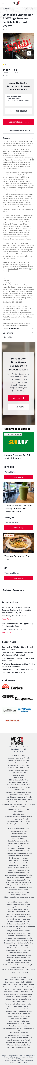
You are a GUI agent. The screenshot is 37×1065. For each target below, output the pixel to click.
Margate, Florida (19, 143)
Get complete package (19, 122)
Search (7, 8)
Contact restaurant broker (18, 130)
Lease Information (11, 328)
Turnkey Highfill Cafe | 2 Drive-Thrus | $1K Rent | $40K (17, 648)
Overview (7, 138)
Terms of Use (14, 1062)
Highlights (7, 337)
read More (6, 619)
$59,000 (9, 466)
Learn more (18, 407)
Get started (18, 398)
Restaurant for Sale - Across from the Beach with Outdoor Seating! (17, 671)
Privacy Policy (23, 1062)
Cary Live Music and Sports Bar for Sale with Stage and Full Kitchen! (17, 654)
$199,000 (9, 517)
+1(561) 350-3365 (20, 111)
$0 (5, 568)
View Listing (18, 477)
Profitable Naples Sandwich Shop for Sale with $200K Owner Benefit (18, 665)
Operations (8, 333)
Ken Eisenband (13, 269)
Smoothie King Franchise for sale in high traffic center (18, 659)
